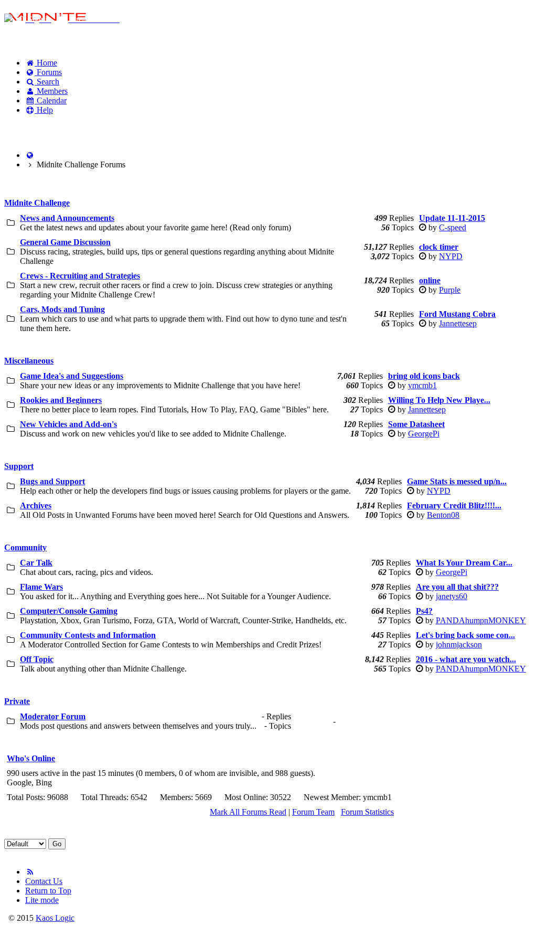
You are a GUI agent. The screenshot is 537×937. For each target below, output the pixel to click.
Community (25, 547)
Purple (449, 289)
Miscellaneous (28, 360)
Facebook (31, 127)
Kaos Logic (55, 917)
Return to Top (48, 890)
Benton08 (443, 514)
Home (46, 62)
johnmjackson (459, 644)
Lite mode (42, 900)
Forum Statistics (367, 811)
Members (51, 91)
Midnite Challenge (37, 202)
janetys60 (451, 596)
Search (47, 81)
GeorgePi (423, 433)
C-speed (452, 227)
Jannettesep (458, 323)
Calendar (51, 100)
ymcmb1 (422, 385)
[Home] (30, 155)
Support (19, 466)
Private (17, 701)
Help (44, 109)
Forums (48, 72)
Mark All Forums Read (248, 811)
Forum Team (313, 811)
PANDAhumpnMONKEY (481, 620)
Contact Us (43, 881)
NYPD (451, 256)
